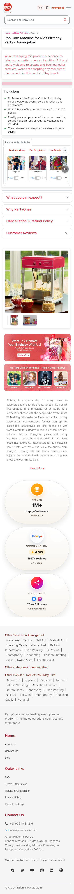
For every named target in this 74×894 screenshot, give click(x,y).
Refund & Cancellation (17, 790)
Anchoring (33, 654)
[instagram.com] (41, 870)
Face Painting (34, 650)
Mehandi (23, 699)
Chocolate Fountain (44, 685)
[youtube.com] (32, 870)
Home (7, 33)
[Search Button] (65, 19)
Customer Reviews (21, 233)
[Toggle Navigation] (68, 7)
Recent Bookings (14, 804)
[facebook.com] (12, 870)
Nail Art (41, 640)
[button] (16, 163)
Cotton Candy (15, 689)
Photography (14, 654)
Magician (46, 680)
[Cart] (40, 7)
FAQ (7, 777)
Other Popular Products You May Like (30, 675)
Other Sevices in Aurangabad (24, 635)
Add (23, 178)
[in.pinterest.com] (61, 870)
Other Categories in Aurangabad (26, 667)
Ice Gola (25, 694)
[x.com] (22, 870)
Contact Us (11, 750)
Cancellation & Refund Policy (29, 221)
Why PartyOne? (18, 209)
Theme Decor (45, 659)
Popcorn (30, 680)
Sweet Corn (25, 659)
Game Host (38, 645)
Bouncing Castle (16, 645)
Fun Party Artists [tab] (37, 150)
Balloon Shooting (55, 654)
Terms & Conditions (16, 783)
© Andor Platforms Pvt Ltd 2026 (24, 887)
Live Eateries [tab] (56, 150)
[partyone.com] (7, 7)
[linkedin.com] (51, 870)
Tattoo (27, 640)
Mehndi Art (57, 640)
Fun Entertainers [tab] (17, 150)
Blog (7, 757)
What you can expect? (24, 197)
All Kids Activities (20, 33)
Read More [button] (37, 468)
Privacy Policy (13, 797)
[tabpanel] (36, 320)
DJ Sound (53, 650)
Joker (9, 659)
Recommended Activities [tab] (17, 142)
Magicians (12, 640)
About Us (10, 744)
